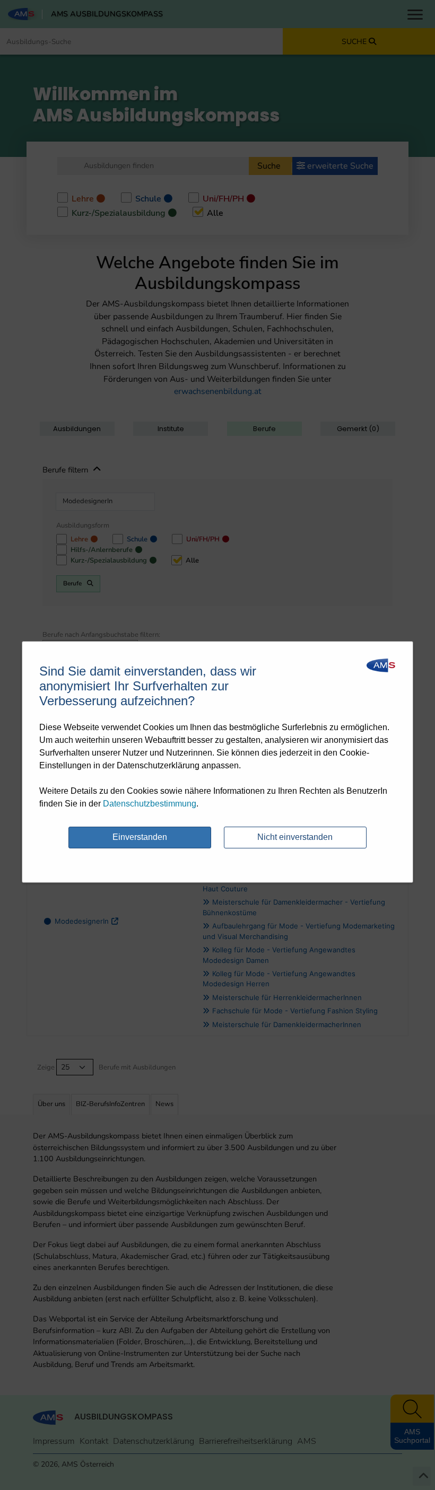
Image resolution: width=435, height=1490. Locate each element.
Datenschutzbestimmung (149, 803)
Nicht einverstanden (295, 837)
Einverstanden (139, 837)
